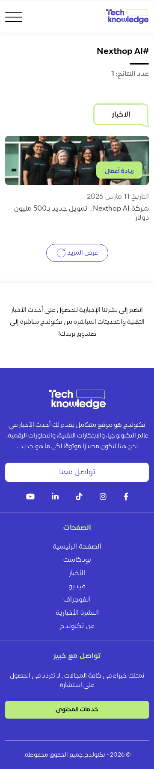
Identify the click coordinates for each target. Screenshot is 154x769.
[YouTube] (30, 497)
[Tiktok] (79, 497)
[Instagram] (103, 497)
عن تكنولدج (77, 626)
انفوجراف (77, 599)
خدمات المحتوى (77, 710)
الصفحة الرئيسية (77, 546)
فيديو (77, 586)
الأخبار (77, 573)
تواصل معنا (77, 472)
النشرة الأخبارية (77, 613)
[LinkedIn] (55, 497)
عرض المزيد (82, 252)
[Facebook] (126, 497)
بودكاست (77, 560)
